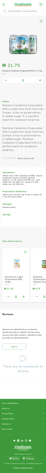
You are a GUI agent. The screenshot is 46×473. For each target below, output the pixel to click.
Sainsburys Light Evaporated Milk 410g (14, 279)
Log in (14, 346)
